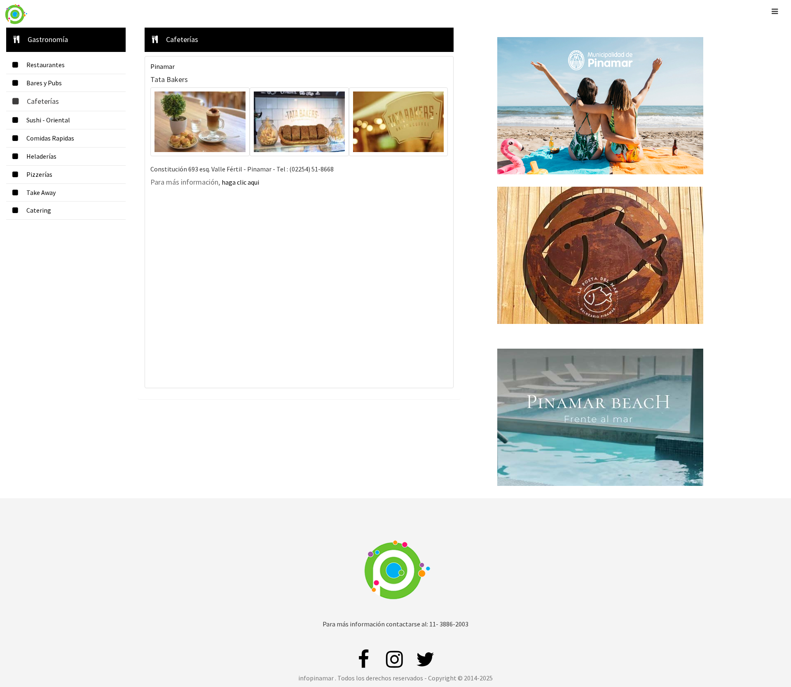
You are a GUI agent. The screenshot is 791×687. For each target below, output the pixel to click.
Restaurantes (45, 65)
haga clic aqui (240, 182)
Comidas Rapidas (50, 138)
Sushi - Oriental (48, 120)
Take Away (41, 192)
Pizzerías (39, 174)
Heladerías (42, 156)
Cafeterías (44, 101)
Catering (38, 210)
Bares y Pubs (44, 83)
